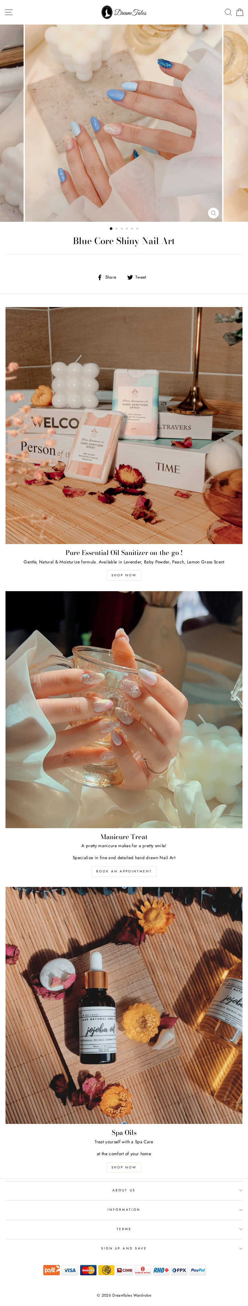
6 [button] (138, 229)
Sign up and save (124, 1248)
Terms (124, 1229)
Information (124, 1209)
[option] (124, 123)
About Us (123, 1190)
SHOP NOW (124, 1167)
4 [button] (127, 229)
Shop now (124, 575)
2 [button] (117, 229)
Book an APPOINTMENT (124, 871)
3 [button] (122, 229)
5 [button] (132, 229)
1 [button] (111, 229)
